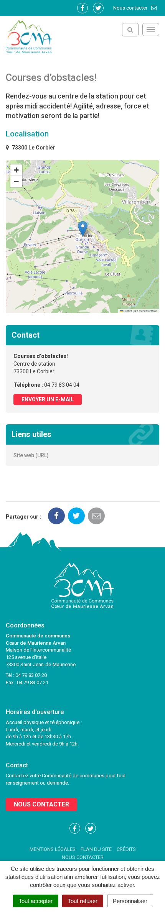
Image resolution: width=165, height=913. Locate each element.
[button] (82, 228)
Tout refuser (82, 901)
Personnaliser (130, 901)
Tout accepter (36, 901)
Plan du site (96, 849)
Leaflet (127, 311)
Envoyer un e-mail (47, 399)
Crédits (126, 849)
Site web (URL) (31, 455)
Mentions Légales (53, 849)
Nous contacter (130, 8)
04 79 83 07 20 (31, 675)
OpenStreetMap (147, 311)
